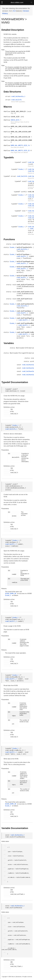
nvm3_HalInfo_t (23, 249)
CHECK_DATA (15, 120)
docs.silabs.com (17, 2)
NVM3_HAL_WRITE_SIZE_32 (21, 150)
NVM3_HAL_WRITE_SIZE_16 (21, 145)
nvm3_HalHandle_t (18, 96)
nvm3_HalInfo (16, 100)
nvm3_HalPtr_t (23, 256)
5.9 (14, 11)
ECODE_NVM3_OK (11, 593)
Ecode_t (21, 169)
